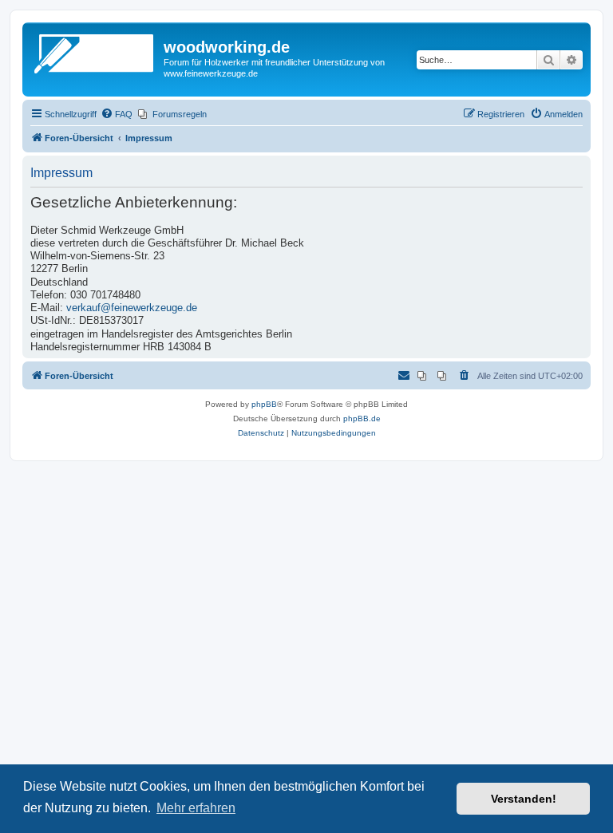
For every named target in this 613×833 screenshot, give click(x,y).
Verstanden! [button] (523, 798)
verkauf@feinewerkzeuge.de (131, 308)
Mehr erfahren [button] (195, 808)
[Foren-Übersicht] (95, 51)
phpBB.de (362, 418)
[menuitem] (116, 114)
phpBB (264, 404)
